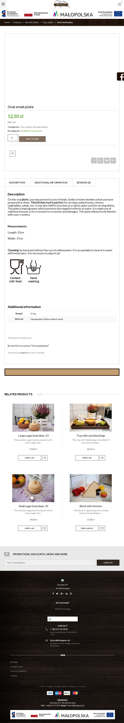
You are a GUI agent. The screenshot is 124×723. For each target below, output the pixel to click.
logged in (24, 352)
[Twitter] (58, 593)
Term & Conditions (18, 671)
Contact (13, 675)
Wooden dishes (32, 22)
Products (17, 22)
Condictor (82, 686)
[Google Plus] (63, 593)
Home (7, 22)
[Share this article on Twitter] (107, 161)
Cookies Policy (16, 666)
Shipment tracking (62, 609)
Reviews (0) (84, 182)
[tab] (17, 182)
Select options (87, 528)
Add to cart (32, 139)
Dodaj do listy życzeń (12, 154)
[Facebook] (54, 593)
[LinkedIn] (68, 593)
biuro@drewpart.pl (76, 705)
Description (17, 182)
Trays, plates (47, 22)
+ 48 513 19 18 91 (53, 705)
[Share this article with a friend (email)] (113, 161)
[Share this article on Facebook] (94, 161)
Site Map (14, 662)
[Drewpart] (62, 6)
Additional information (50, 182)
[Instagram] (71, 593)
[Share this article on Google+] (100, 161)
